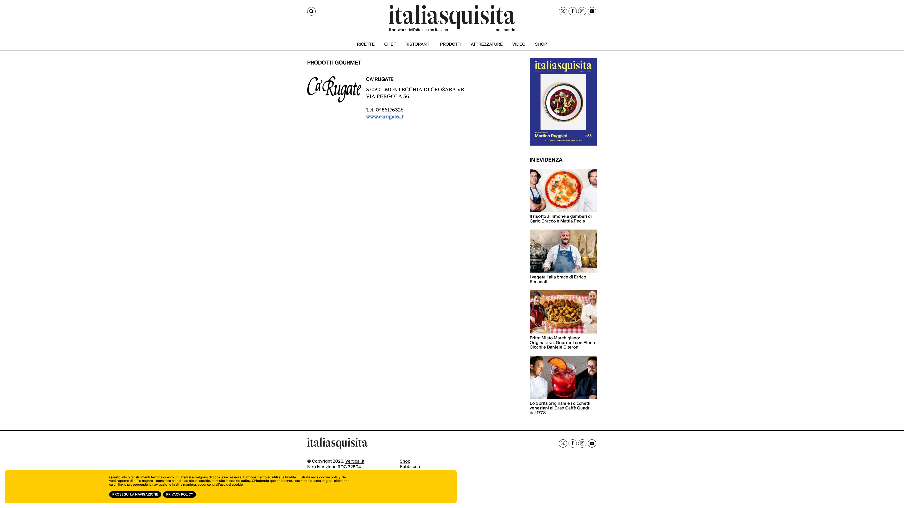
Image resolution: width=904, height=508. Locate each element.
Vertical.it (354, 461)
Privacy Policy (179, 494)
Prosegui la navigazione (135, 494)
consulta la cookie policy (231, 481)
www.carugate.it (385, 116)
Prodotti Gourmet (334, 62)
